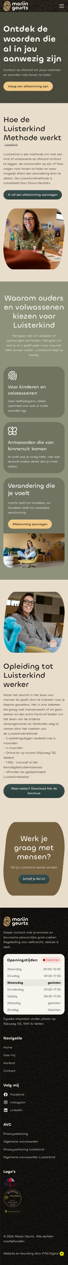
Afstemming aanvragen (29, 524)
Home (7, 1047)
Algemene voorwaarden (20, 1141)
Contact (9, 1071)
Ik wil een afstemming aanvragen (32, 195)
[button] (61, 6)
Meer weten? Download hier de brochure (34, 791)
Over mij (9, 1055)
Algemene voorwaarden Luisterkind (29, 1157)
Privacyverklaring (15, 1134)
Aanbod (9, 1063)
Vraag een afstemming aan (28, 86)
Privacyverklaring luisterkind (23, 1149)
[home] (15, 6)
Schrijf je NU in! (34, 879)
